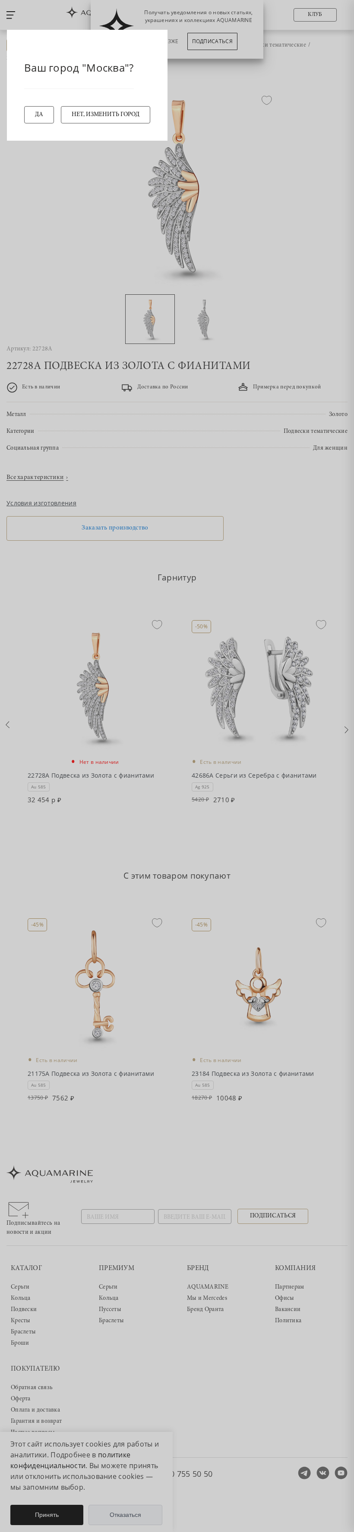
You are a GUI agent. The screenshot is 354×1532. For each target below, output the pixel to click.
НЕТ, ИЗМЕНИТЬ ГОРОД (105, 115)
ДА (39, 115)
